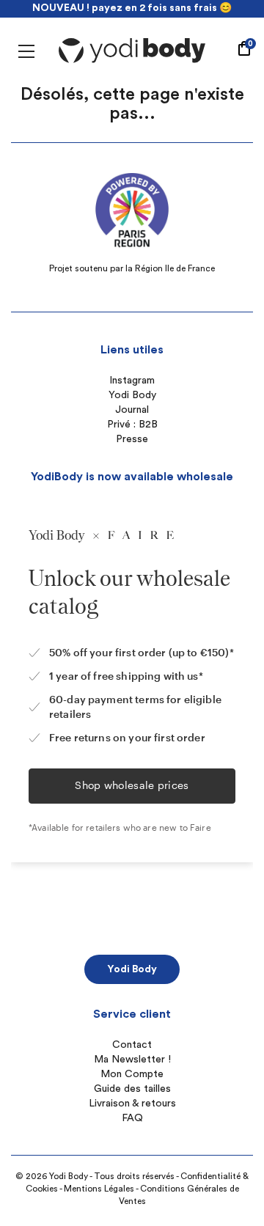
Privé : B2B (132, 424)
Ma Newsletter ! (132, 1059)
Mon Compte (132, 1074)
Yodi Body (132, 395)
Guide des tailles (132, 1089)
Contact (132, 1045)
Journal (132, 410)
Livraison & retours (132, 1103)
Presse (132, 439)
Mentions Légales (99, 1188)
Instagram (132, 380)
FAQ (132, 1118)
